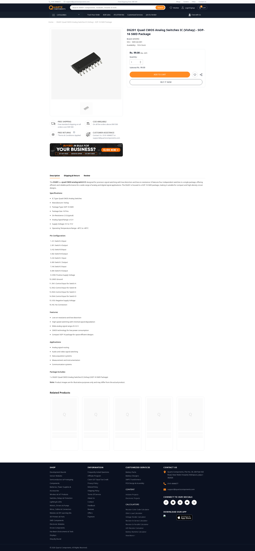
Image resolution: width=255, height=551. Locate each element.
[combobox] (113, 7)
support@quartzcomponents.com (181, 489)
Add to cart (160, 74)
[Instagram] (173, 502)
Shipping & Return (72, 175)
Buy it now (165, 82)
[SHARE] (200, 75)
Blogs (178, 2)
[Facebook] (166, 502)
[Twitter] (194, 502)
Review (87, 175)
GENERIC (135, 39)
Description (55, 175)
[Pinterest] (180, 502)
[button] (202, 7)
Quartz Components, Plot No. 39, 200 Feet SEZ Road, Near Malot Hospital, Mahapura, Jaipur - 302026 (185, 475)
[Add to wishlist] (195, 74)
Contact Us (202, 2)
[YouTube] (187, 502)
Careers (186, 2)
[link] (64, 433)
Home (50, 22)
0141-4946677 (56, 2)
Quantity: (133, 57)
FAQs (194, 2)
